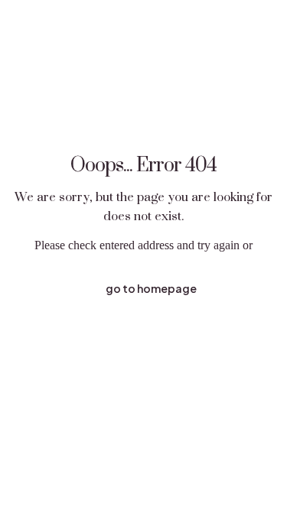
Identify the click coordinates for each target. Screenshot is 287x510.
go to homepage (151, 288)
